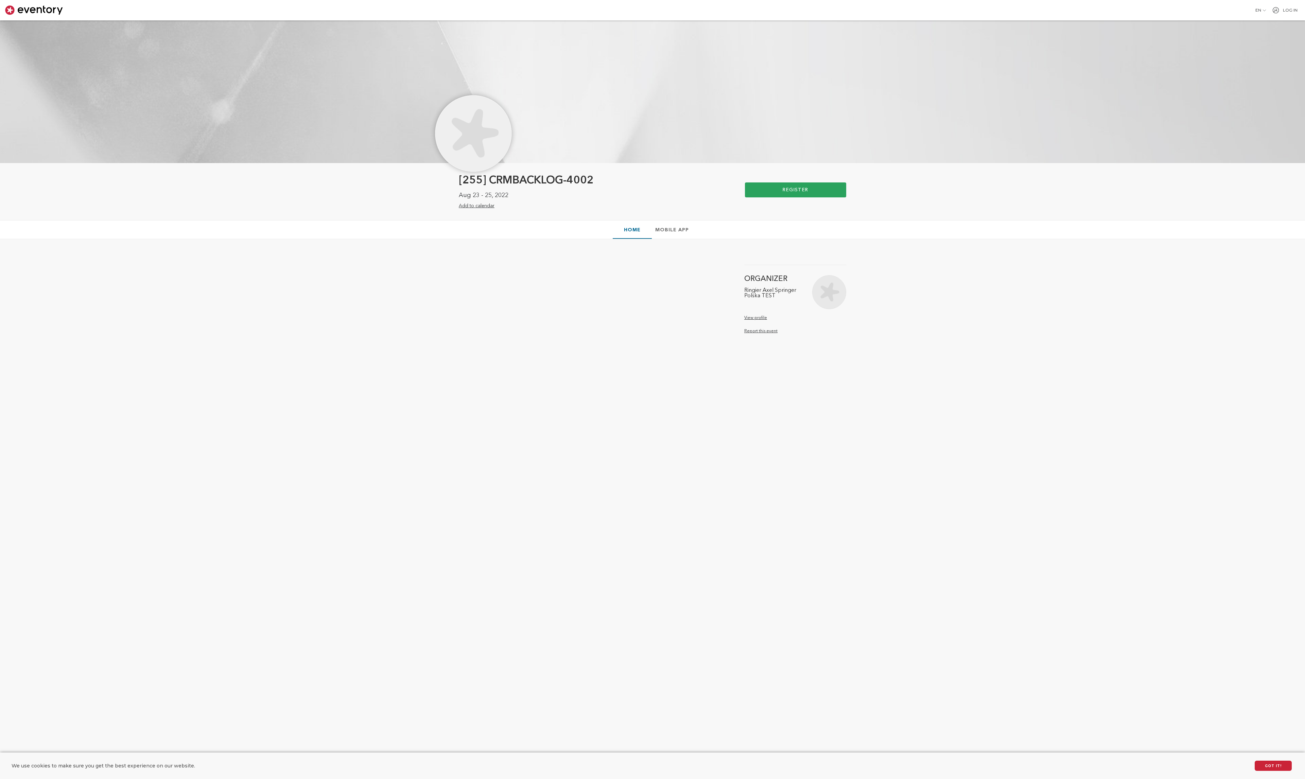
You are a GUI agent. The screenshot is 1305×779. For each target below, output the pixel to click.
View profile (755, 318)
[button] (1260, 10)
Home (632, 230)
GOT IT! (1273, 766)
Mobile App (672, 230)
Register (795, 190)
